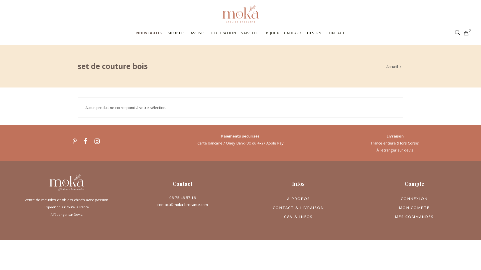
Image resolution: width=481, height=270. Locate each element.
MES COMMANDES (414, 216)
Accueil (392, 66)
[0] (465, 32)
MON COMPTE (414, 207)
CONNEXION (414, 198)
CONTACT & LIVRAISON (298, 207)
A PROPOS (298, 198)
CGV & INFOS (298, 216)
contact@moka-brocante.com (182, 204)
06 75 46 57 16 (182, 197)
